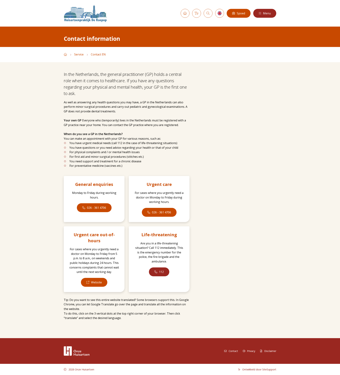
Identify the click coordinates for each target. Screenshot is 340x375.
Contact (233, 351)
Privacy (251, 351)
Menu (267, 13)
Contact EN (98, 54)
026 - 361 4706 (96, 208)
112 (161, 272)
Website (96, 282)
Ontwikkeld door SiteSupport (259, 369)
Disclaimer (270, 351)
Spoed (241, 13)
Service (79, 54)
